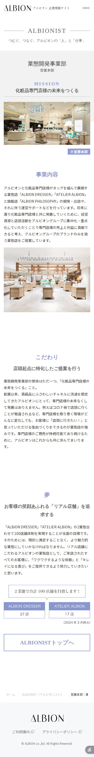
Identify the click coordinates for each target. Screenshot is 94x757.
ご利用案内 (21, 731)
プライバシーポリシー (59, 731)
